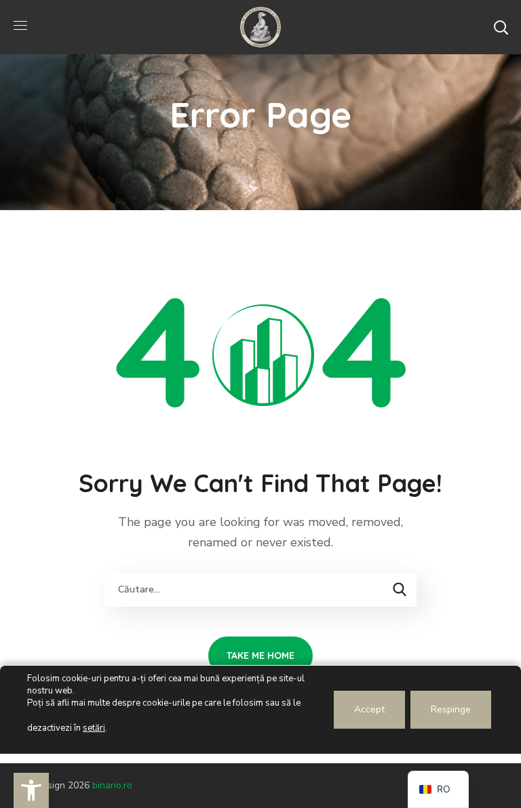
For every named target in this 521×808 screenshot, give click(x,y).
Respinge (451, 709)
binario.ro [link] (112, 785)
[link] (31, 790)
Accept (369, 709)
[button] (500, 27)
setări (94, 728)
